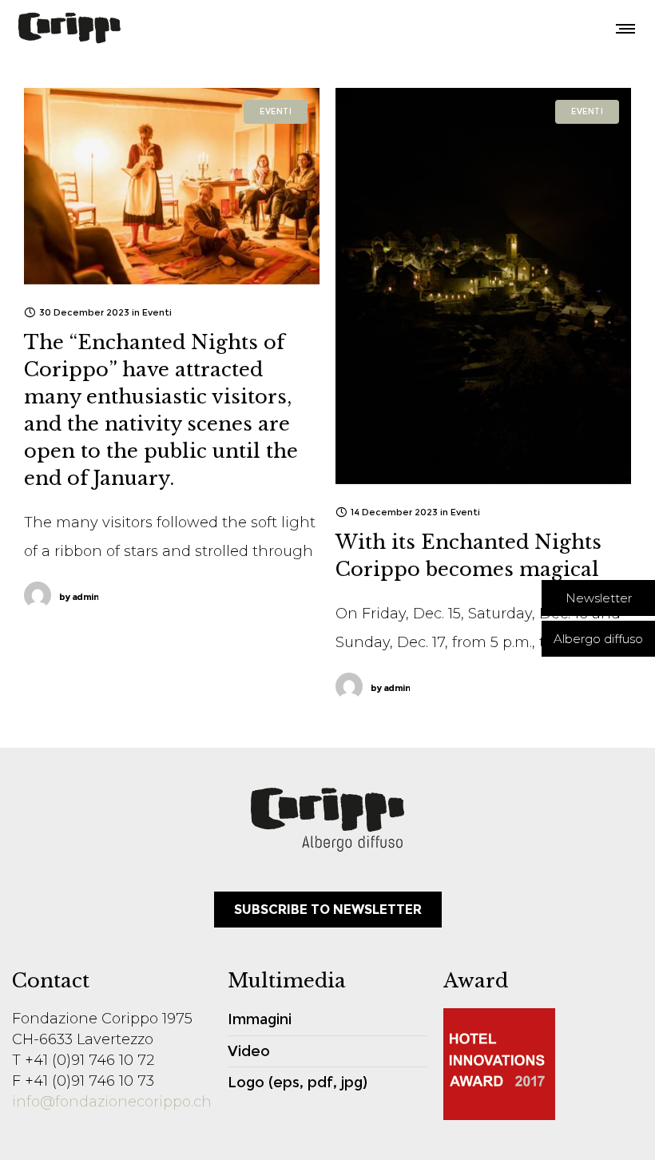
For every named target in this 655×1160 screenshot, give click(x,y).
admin (78, 596)
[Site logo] (69, 28)
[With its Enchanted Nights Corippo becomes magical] (483, 286)
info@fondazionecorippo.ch (112, 1101)
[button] (598, 598)
